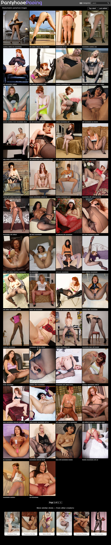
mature (98, 84)
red (56, 234)
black (45, 84)
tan (41, 46)
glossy (87, 84)
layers (41, 159)
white (4, 159)
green (14, 121)
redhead (38, 46)
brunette (96, 121)
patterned (60, 234)
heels (37, 159)
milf (30, 46)
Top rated (92, 8)
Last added (103, 8)
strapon (31, 197)
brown (86, 234)
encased (5, 121)
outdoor (34, 46)
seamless (5, 46)
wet (66, 46)
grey (13, 46)
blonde (10, 46)
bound (31, 422)
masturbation (18, 46)
